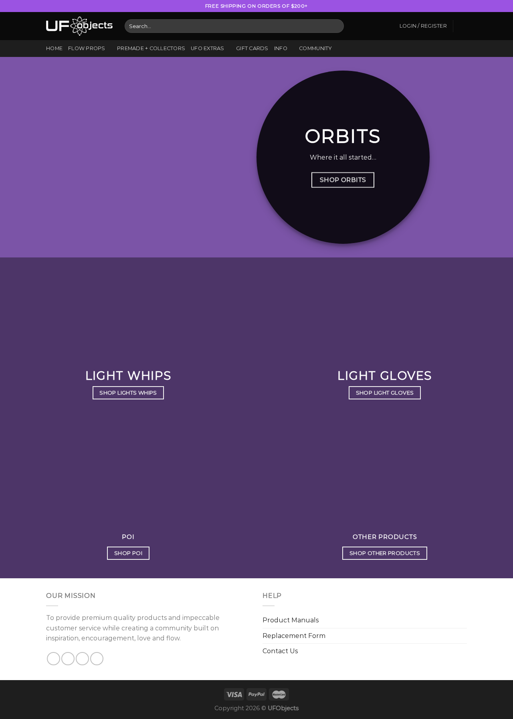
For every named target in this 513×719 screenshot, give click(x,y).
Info (280, 48)
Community (315, 48)
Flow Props (86, 48)
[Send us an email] (455, 6)
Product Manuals (291, 620)
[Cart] (463, 26)
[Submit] (336, 26)
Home (54, 48)
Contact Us (280, 651)
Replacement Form (294, 636)
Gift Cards (252, 48)
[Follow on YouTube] (462, 6)
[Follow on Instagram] (432, 6)
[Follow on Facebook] (424, 6)
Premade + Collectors (151, 48)
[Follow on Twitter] (447, 6)
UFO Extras (207, 48)
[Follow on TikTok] (440, 6)
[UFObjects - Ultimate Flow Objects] (79, 26)
